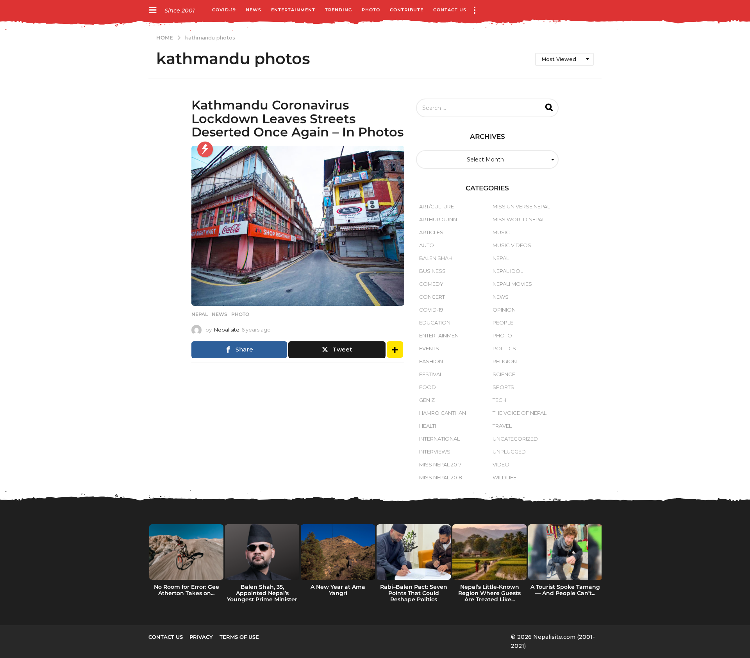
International (439, 439)
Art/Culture (436, 206)
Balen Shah (435, 258)
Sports (503, 387)
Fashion (431, 361)
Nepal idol (508, 271)
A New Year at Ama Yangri (338, 590)
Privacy (201, 637)
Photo (371, 10)
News (253, 10)
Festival (431, 374)
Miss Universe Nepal (521, 206)
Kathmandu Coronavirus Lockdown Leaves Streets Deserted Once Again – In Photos (297, 118)
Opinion (504, 310)
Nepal (199, 314)
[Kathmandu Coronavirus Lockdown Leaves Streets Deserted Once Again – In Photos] (297, 226)
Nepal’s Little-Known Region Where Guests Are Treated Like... (489, 593)
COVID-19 (224, 10)
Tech (499, 400)
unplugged (509, 451)
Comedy (431, 284)
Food (427, 387)
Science (504, 374)
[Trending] (205, 149)
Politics (504, 348)
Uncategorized (515, 439)
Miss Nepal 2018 (440, 477)
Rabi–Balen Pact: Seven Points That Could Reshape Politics (413, 593)
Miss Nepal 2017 (440, 464)
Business (432, 271)
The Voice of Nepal (519, 413)
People (503, 322)
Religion (505, 361)
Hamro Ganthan (442, 413)
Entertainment (293, 10)
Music (501, 232)
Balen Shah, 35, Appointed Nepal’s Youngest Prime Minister (262, 593)
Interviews (434, 451)
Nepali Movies (512, 284)
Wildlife (504, 477)
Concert (432, 297)
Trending (338, 10)
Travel (502, 426)
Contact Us (449, 10)
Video (501, 464)
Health (429, 426)
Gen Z (427, 400)
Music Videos (512, 245)
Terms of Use (239, 637)
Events (429, 348)
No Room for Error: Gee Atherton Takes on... (186, 590)
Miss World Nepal (519, 219)
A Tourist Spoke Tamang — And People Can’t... (565, 590)
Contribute (406, 10)
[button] (152, 10)
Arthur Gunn (438, 219)
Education (434, 322)
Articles (431, 232)
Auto (426, 245)
